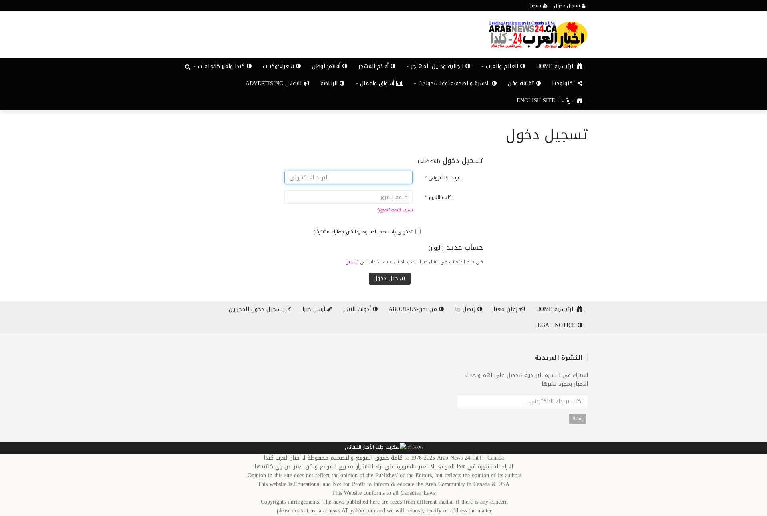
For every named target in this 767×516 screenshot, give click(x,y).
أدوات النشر (358, 309)
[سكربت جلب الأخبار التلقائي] (375, 448)
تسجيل (535, 5)
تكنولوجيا (565, 83)
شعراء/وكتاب (279, 66)
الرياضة (330, 83)
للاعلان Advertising (275, 83)
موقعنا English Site (547, 100)
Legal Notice (556, 325)
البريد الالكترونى (443, 177)
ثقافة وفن (522, 83)
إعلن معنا (506, 309)
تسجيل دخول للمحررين (257, 309)
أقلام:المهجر (374, 66)
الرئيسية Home (556, 66)
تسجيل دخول (568, 5)
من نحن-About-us (414, 309)
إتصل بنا (466, 309)
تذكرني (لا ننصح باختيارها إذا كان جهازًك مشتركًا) (363, 231)
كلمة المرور (438, 197)
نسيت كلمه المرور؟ (394, 210)
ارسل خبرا (314, 309)
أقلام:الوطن (327, 66)
